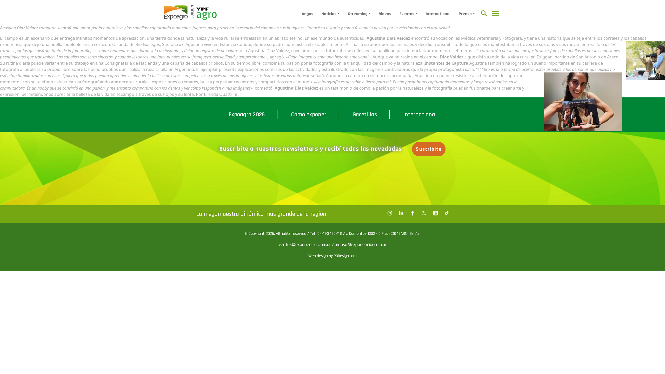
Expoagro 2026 (247, 114)
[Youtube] (435, 213)
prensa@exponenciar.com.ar (360, 245)
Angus (307, 14)
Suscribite (429, 149)
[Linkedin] (401, 213)
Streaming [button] (358, 14)
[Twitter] (424, 213)
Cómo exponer (308, 114)
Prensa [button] (465, 14)
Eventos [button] (407, 14)
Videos (385, 14)
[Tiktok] (447, 213)
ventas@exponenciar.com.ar (305, 245)
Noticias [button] (329, 14)
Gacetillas (365, 114)
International (438, 14)
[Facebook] (390, 213)
